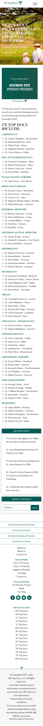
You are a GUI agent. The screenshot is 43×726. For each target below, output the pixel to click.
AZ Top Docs (22, 614)
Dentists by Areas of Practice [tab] (21, 536)
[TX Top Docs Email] (24, 597)
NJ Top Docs (21, 638)
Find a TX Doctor (21, 563)
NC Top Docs (21, 634)
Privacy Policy (17, 698)
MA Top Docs (21, 628)
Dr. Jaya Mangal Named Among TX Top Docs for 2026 (22, 451)
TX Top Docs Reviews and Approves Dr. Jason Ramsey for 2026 (23, 463)
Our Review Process (21, 585)
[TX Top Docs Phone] (29, 597)
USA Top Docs (21, 610)
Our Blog (21, 573)
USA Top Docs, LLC (17, 678)
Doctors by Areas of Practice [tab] (21, 524)
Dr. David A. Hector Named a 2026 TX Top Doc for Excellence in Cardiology (22, 475)
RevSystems (29, 719)
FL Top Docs (21, 617)
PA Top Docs (21, 648)
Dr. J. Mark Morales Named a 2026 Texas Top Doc (22, 489)
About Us (21, 551)
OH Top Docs (21, 645)
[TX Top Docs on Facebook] (13, 597)
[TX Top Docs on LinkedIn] (18, 597)
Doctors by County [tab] (21, 530)
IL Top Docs (21, 624)
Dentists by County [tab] (22, 541)
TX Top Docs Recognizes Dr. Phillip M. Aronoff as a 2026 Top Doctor (22, 440)
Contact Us (21, 554)
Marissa (8, 52)
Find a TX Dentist (21, 566)
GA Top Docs (21, 621)
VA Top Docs (21, 652)
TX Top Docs (22, 655)
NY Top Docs (21, 641)
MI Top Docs (21, 631)
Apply (21, 588)
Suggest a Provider (21, 569)
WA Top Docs (21, 658)
